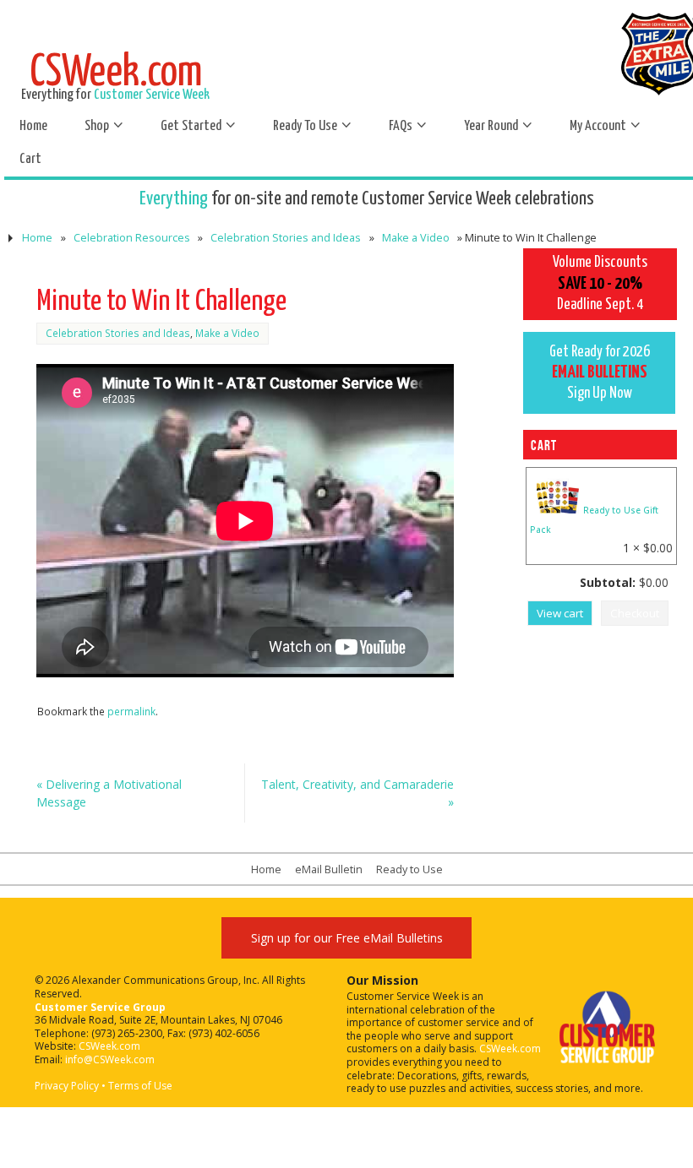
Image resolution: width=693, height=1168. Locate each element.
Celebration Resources (132, 238)
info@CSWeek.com (110, 1059)
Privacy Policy (67, 1085)
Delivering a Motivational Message (109, 793)
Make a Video (416, 238)
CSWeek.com (109, 1046)
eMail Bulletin (329, 869)
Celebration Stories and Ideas (285, 238)
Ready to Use (409, 869)
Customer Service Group (100, 1007)
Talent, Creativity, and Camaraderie (357, 793)
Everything (173, 199)
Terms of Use (140, 1085)
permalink (131, 711)
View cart (560, 613)
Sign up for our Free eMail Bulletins (347, 938)
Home (37, 238)
